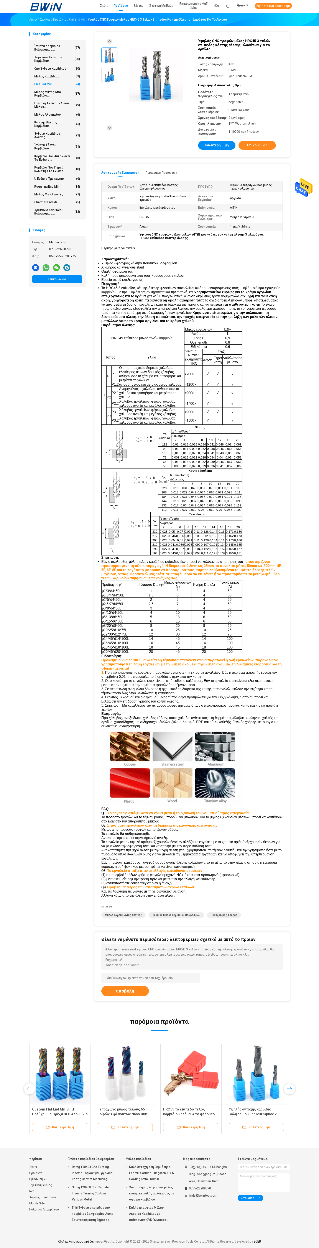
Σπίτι (33, 1167)
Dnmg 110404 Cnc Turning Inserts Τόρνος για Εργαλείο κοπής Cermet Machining (92, 1173)
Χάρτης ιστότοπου (42, 1197)
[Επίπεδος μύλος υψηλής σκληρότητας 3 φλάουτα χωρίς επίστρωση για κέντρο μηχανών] (191, 1073)
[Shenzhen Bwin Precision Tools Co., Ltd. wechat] (56, 267)
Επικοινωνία (57, 279)
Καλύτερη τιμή (217, 145)
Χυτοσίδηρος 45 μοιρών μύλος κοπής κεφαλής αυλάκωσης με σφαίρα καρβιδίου (151, 1193)
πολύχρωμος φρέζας (224, 915)
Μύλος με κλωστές (57, 194)
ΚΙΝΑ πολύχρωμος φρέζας (76, 1241)
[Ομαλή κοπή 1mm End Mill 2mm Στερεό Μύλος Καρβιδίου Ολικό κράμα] (256, 1073)
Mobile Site (37, 1203)
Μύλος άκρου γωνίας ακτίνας (123, 915)
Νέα (32, 1191)
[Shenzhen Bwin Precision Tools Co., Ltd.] (46, 6)
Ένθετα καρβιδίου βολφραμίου (91, 1159)
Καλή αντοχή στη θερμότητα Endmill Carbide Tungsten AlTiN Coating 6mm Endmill (151, 1173)
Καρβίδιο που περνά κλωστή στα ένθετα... (57, 169)
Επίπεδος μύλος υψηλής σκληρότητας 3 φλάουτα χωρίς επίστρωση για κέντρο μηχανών (189, 1114)
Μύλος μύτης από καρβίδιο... (57, 93)
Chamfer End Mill (57, 202)
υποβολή (125, 991)
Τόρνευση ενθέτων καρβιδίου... (57, 59)
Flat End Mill (57, 84)
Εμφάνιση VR (38, 1179)
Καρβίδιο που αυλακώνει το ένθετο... (57, 157)
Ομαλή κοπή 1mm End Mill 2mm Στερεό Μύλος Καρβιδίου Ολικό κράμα (255, 1114)
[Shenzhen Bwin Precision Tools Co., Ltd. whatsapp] (46, 267)
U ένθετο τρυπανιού (57, 178)
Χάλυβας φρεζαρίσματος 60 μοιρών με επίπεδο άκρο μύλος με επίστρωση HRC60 (123, 1114)
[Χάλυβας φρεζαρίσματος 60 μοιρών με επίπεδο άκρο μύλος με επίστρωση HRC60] (125, 1073)
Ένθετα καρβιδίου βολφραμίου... (57, 47)
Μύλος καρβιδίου (57, 76)
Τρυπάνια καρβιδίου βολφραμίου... (57, 211)
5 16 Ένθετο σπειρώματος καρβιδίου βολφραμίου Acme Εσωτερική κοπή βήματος (92, 1214)
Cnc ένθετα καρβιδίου (57, 68)
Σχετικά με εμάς (40, 1185)
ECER (257, 1241)
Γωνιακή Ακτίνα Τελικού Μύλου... (57, 105)
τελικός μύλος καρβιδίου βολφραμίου (176, 915)
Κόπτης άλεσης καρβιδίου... (57, 124)
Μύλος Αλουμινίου (57, 114)
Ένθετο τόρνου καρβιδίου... (57, 146)
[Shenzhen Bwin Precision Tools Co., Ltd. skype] (66, 267)
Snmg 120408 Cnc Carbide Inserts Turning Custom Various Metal (90, 1193)
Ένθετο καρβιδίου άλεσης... (57, 135)
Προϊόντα (36, 1173)
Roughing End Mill (57, 186)
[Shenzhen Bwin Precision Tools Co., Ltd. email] (35, 267)
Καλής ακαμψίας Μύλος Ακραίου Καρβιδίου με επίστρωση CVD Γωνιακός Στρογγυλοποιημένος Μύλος (150, 1214)
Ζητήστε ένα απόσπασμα (273, 6)
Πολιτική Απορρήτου (44, 1209)
